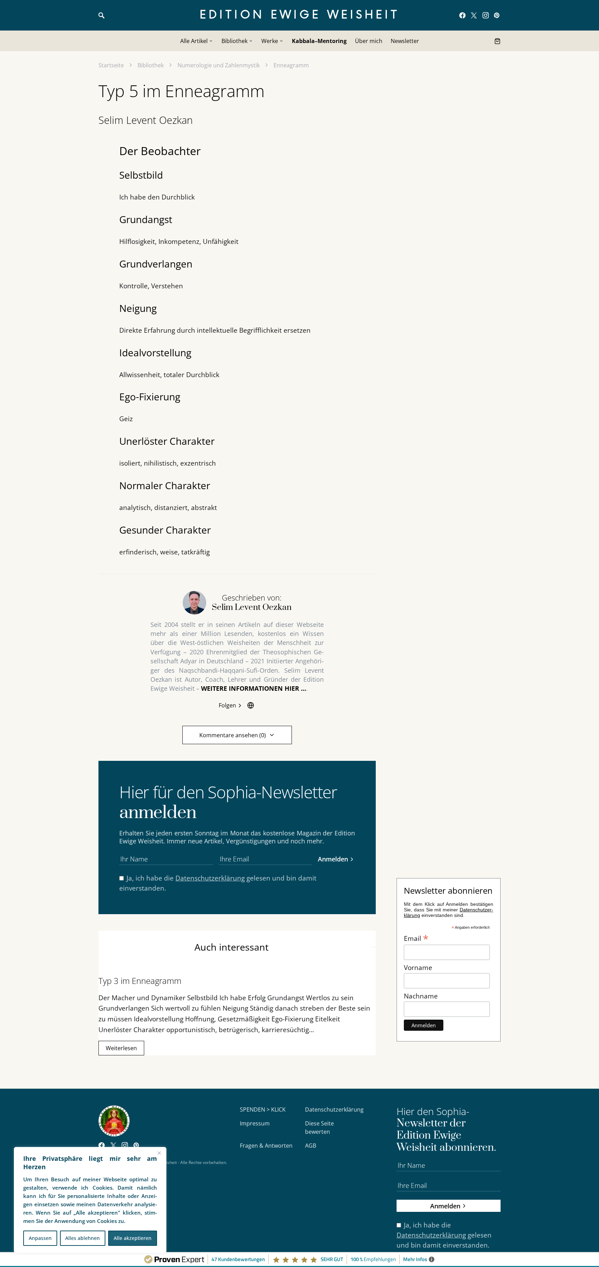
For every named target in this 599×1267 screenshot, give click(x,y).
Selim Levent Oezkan (145, 120)
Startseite (111, 65)
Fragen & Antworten (266, 1145)
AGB (310, 1145)
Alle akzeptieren (132, 1238)
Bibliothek (151, 65)
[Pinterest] (496, 15)
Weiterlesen (121, 1048)
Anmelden (333, 858)
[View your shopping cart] (497, 40)
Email (416, 938)
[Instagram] (486, 15)
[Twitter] (474, 15)
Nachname (421, 996)
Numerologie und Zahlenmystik (218, 65)
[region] (90, 1200)
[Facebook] (462, 15)
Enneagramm (291, 65)
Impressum (255, 1123)
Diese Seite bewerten (319, 1128)
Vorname (418, 967)
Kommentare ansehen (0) (232, 735)
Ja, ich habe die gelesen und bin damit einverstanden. (217, 883)
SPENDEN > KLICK (263, 1109)
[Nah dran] (159, 1153)
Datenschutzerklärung (210, 878)
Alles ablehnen (82, 1238)
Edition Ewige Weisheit (300, 15)
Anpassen (40, 1238)
